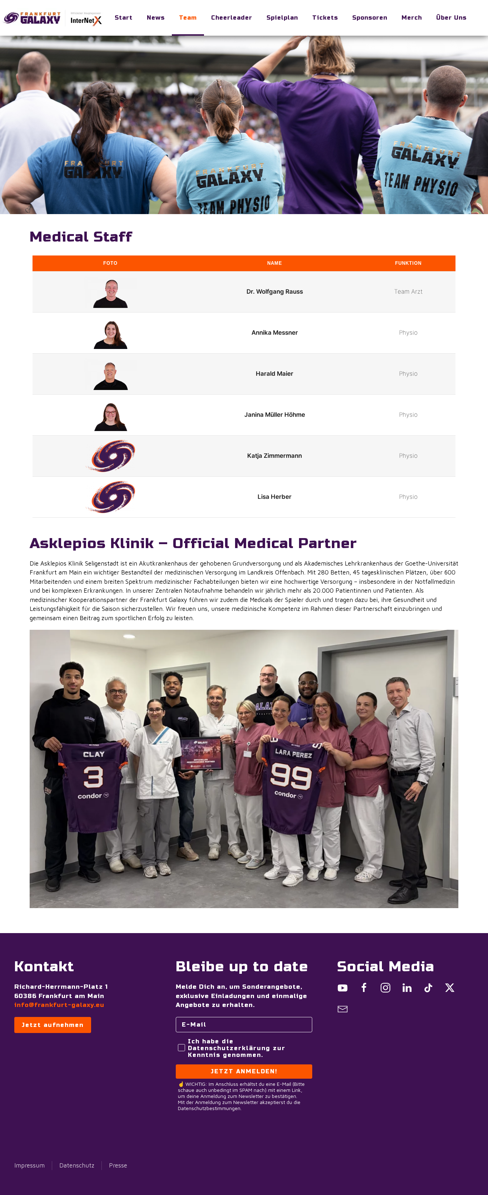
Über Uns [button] (451, 17)
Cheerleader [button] (231, 17)
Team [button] (188, 17)
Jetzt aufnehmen (53, 1025)
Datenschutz (76, 1165)
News (156, 17)
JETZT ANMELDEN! (244, 1071)
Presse (118, 1165)
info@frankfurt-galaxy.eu (59, 1005)
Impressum (29, 1165)
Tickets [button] (325, 17)
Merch (412, 17)
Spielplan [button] (282, 17)
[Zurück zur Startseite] (53, 18)
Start (124, 17)
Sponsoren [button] (369, 17)
